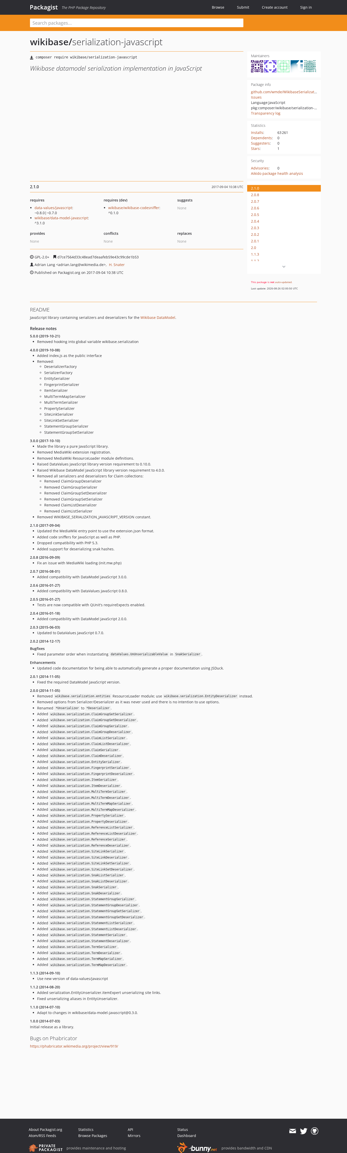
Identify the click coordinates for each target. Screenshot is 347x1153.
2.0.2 (255, 234)
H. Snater (117, 264)
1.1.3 (255, 254)
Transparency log (265, 113)
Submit (243, 7)
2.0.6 (255, 208)
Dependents (261, 137)
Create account (275, 7)
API (130, 1129)
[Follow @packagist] (303, 1131)
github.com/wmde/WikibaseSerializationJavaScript (293, 91)
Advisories (260, 168)
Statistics (85, 1129)
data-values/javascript (53, 207)
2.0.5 (255, 214)
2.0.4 (255, 221)
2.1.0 (255, 188)
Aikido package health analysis (277, 173)
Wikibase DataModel (157, 317)
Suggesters (260, 143)
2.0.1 (255, 241)
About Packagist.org (45, 1129)
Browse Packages (92, 1135)
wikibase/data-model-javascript (61, 217)
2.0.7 (255, 201)
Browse (218, 7)
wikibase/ (51, 42)
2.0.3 (255, 227)
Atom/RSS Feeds (42, 1135)
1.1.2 (255, 260)
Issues (256, 97)
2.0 (253, 247)
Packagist (44, 7)
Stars (255, 148)
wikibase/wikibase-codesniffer (133, 207)
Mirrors (134, 1135)
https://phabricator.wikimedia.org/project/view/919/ (74, 1046)
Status (182, 1129)
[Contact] (292, 1131)
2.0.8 (255, 194)
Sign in (306, 7)
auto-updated (283, 282)
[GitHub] (314, 1131)
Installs (257, 132)
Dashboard (186, 1135)
